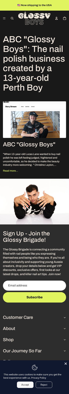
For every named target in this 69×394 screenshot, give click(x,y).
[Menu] (4, 18)
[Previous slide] (4, 5)
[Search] (12, 18)
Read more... (10, 170)
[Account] (56, 18)
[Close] (66, 363)
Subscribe (34, 297)
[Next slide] (65, 5)
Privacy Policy (38, 377)
